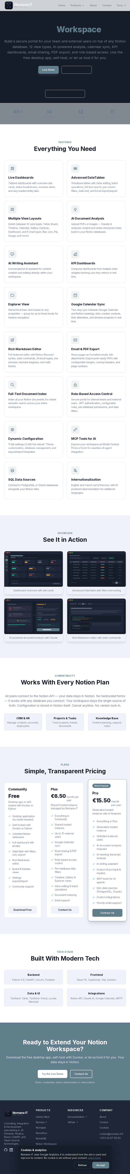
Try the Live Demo (52, 1073)
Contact (107, 5)
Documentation (77, 1116)
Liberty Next (42, 1116)
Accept (100, 1165)
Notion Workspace (46, 1143)
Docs (120, 5)
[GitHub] (5, 1150)
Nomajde (41, 1127)
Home (61, 5)
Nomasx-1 (41, 1122)
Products (76, 5)
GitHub (73, 1122)
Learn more (94, 1157)
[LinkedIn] (11, 1150)
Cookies (104, 1127)
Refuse (82, 1165)
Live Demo (48, 69)
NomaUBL (41, 1138)
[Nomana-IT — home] (20, 5)
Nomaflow (41, 1133)
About (93, 5)
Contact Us (65, 909)
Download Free (75, 69)
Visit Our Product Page (63, 93)
